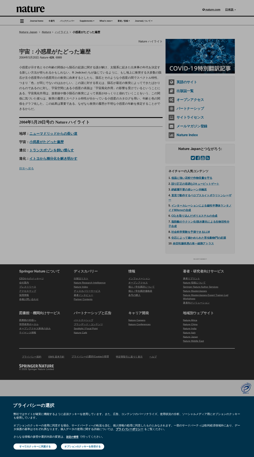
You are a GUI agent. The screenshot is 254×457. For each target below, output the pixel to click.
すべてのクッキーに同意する (35, 446)
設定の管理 (72, 436)
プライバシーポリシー (129, 429)
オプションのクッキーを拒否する (82, 446)
